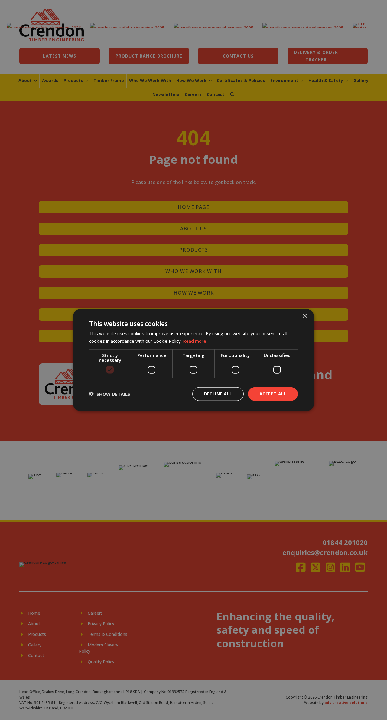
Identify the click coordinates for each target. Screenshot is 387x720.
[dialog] (193, 360)
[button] (109, 394)
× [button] (304, 316)
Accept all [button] (272, 394)
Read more (194, 341)
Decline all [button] (218, 394)
